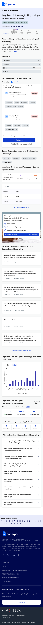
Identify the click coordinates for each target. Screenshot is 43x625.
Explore (18, 140)
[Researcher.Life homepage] (21, 533)
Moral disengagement (29, 158)
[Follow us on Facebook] (3, 555)
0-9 (29, 523)
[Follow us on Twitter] (8, 555)
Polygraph (16, 158)
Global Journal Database (10, 577)
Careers (33, 622)
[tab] (21, 442)
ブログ (4, 566)
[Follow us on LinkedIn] (14, 555)
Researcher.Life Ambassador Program (14, 570)
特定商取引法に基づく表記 (10, 574)
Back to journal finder (11, 10)
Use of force (7, 162)
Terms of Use (25, 622)
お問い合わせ (21, 602)
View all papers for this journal (21, 350)
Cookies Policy (16, 622)
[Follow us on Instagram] (19, 555)
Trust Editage (6, 581)
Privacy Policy (6, 622)
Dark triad (6, 158)
